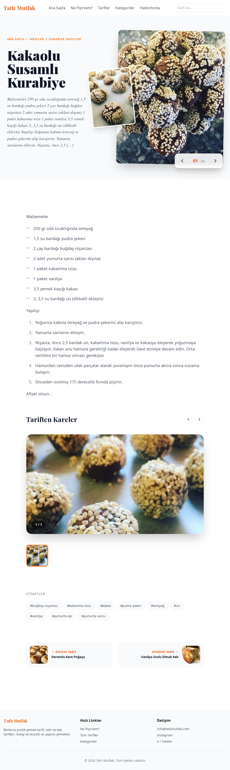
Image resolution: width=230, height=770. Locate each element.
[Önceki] (188, 419)
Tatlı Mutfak (19, 7)
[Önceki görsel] (182, 160)
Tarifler (104, 7)
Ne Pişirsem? (82, 7)
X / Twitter (164, 741)
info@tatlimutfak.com (173, 729)
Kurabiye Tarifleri (65, 39)
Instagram (165, 735)
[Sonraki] (199, 419)
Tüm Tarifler (89, 735)
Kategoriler (125, 7)
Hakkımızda (150, 7)
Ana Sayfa (57, 7)
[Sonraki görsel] (215, 160)
